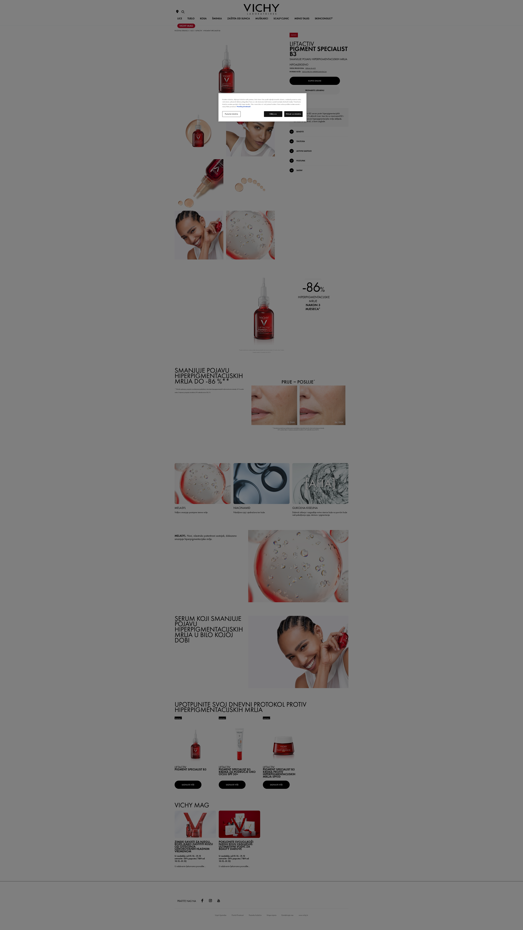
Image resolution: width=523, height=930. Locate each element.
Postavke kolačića (231, 114)
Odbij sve (273, 114)
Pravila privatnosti (243, 107)
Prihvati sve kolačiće (293, 114)
